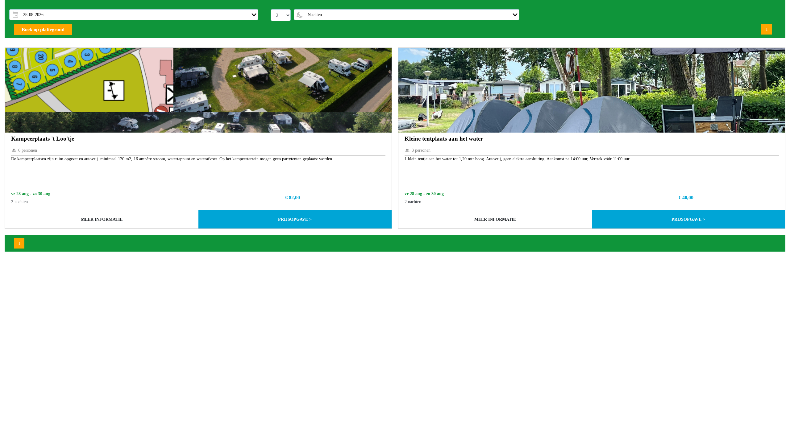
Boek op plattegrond (43, 29)
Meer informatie (102, 219)
